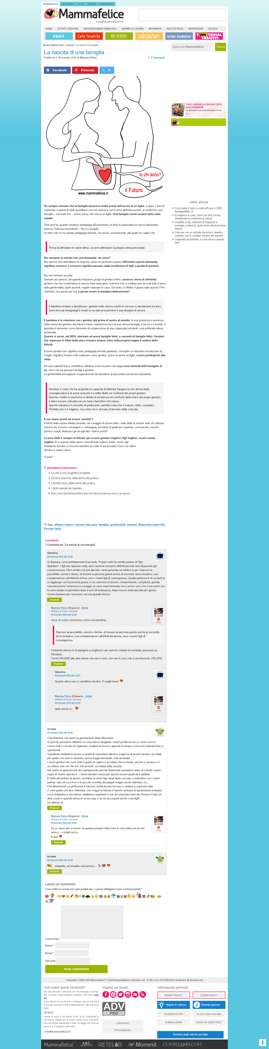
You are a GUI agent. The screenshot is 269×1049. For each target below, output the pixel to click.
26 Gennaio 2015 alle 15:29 (60, 860)
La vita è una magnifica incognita (70, 472)
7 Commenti (158, 57)
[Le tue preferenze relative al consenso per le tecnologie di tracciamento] (262, 1042)
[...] (187, 113)
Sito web (50, 960)
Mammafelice (50, 4)
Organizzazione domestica (100, 28)
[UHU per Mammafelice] (209, 36)
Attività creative (67, 28)
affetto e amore (64, 524)
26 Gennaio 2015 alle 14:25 (60, 732)
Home (49, 28)
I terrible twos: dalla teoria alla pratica (73, 483)
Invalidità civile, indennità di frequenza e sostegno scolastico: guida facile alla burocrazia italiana (200, 225)
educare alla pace (86, 524)
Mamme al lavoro (133, 28)
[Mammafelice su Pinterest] (113, 997)
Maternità (155, 28)
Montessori (195, 28)
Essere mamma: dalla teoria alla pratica (74, 477)
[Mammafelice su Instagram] (127, 997)
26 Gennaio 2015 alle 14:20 (67, 703)
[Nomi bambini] (178, 36)
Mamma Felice (88, 57)
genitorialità (117, 524)
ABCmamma (68, 4)
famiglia (104, 524)
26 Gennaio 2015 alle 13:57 (67, 675)
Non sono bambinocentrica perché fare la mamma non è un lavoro (90, 493)
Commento (52, 938)
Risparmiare (106, 4)
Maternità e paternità (151, 524)
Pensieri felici (52, 528)
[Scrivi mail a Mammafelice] (135, 997)
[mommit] (113, 1017)
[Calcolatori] (148, 36)
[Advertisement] (182, 14)
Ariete (85, 608)
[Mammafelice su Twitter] (120, 997)
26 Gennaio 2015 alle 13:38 (63, 615)
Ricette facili (175, 28)
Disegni (92, 4)
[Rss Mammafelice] (142, 997)
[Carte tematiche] (88, 36)
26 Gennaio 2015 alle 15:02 (63, 823)
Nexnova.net (196, 980)
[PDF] (118, 36)
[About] (58, 36)
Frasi (81, 4)
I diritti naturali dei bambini (66, 488)
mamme (132, 524)
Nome (49, 945)
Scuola (213, 28)
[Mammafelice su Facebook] (105, 997)
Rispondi (54, 599)
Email (49, 953)
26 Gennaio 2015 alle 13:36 (60, 556)
